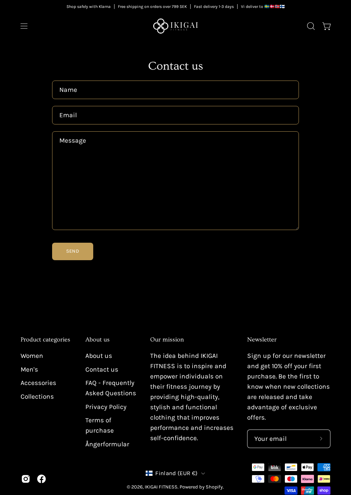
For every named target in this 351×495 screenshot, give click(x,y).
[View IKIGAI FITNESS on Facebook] (41, 479)
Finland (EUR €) (176, 473)
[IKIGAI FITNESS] (175, 26)
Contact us (101, 369)
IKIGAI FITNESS (161, 487)
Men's (29, 369)
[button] (310, 26)
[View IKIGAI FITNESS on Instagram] (26, 479)
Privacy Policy (105, 407)
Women (32, 356)
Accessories (38, 383)
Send (72, 251)
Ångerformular (107, 444)
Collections (37, 396)
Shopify (214, 487)
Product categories (45, 339)
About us (97, 339)
